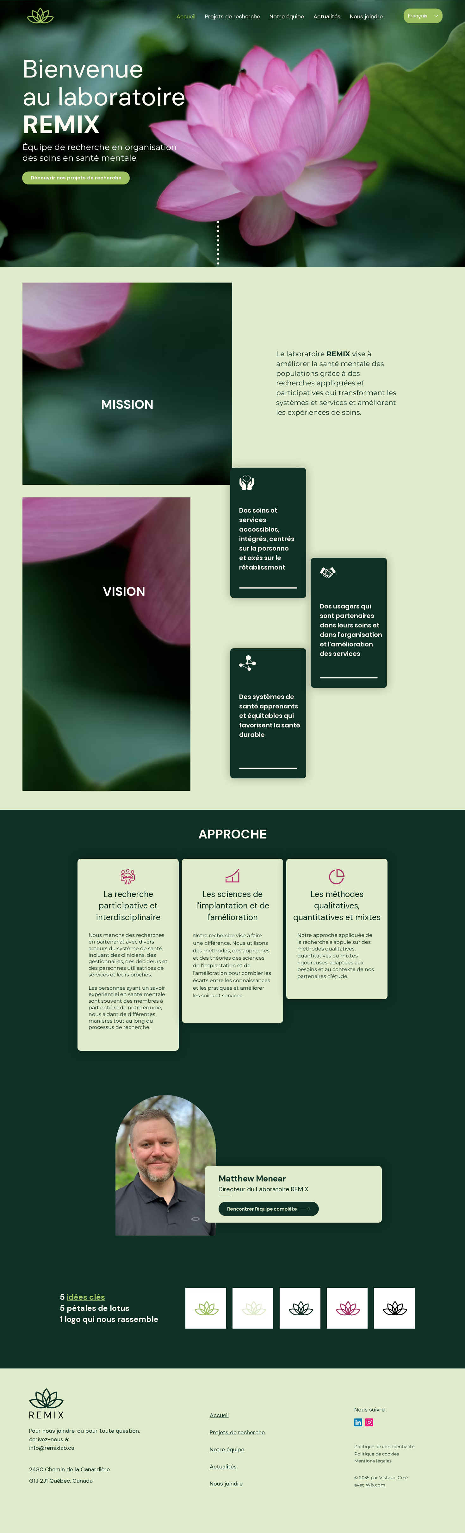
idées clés (86, 1297)
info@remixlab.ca (51, 1448)
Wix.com (375, 1485)
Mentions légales (373, 1461)
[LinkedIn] (358, 1422)
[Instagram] (369, 1422)
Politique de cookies (376, 1454)
